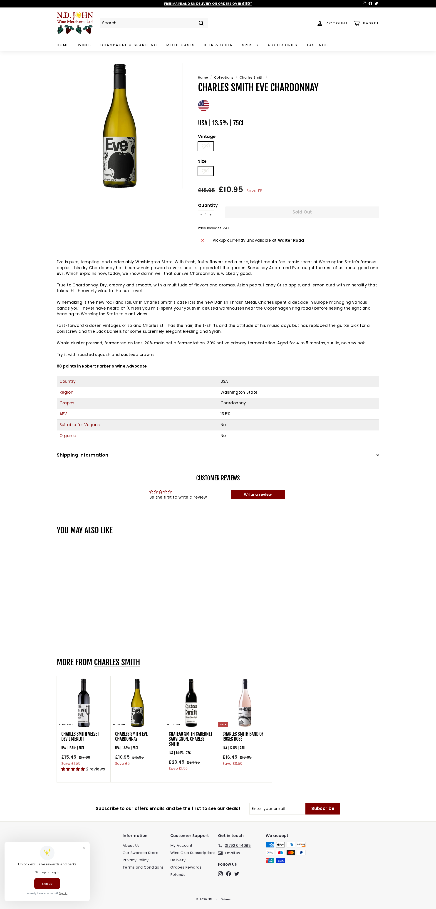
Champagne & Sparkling (128, 44)
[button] (73, 769)
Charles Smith (252, 77)
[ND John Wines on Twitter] (236, 873)
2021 (205, 146)
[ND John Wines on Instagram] (220, 873)
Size (202, 161)
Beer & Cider (218, 44)
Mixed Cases (180, 44)
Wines (84, 44)
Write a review (258, 494)
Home (63, 44)
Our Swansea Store (140, 852)
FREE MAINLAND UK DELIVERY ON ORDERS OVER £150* (208, 3)
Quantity (208, 205)
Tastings (317, 44)
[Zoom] (120, 126)
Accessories (282, 44)
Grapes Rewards (185, 867)
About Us (131, 845)
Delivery (178, 860)
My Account (181, 845)
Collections (224, 77)
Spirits (250, 44)
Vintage (207, 136)
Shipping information (82, 455)
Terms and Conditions (143, 867)
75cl (205, 171)
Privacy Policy (136, 860)
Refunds (177, 874)
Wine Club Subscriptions (193, 852)
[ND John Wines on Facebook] (228, 873)
